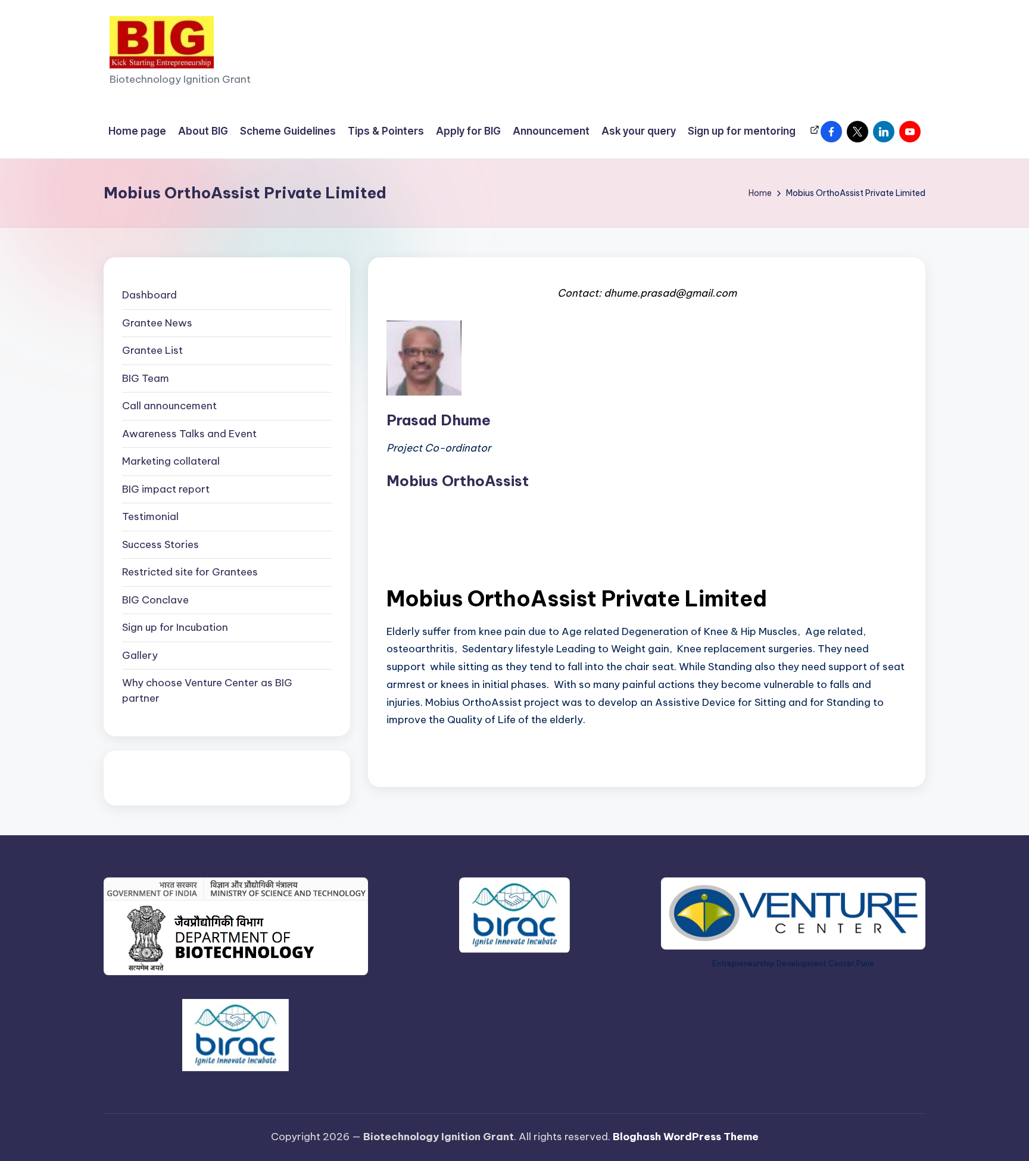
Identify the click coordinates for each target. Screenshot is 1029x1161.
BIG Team (145, 378)
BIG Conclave (155, 599)
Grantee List (152, 350)
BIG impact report (166, 489)
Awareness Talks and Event (189, 433)
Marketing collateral (171, 461)
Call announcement (169, 405)
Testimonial (150, 516)
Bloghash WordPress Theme (686, 1136)
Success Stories (160, 544)
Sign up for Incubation (175, 627)
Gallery (140, 655)
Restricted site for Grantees (190, 571)
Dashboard (149, 294)
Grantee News (157, 322)
